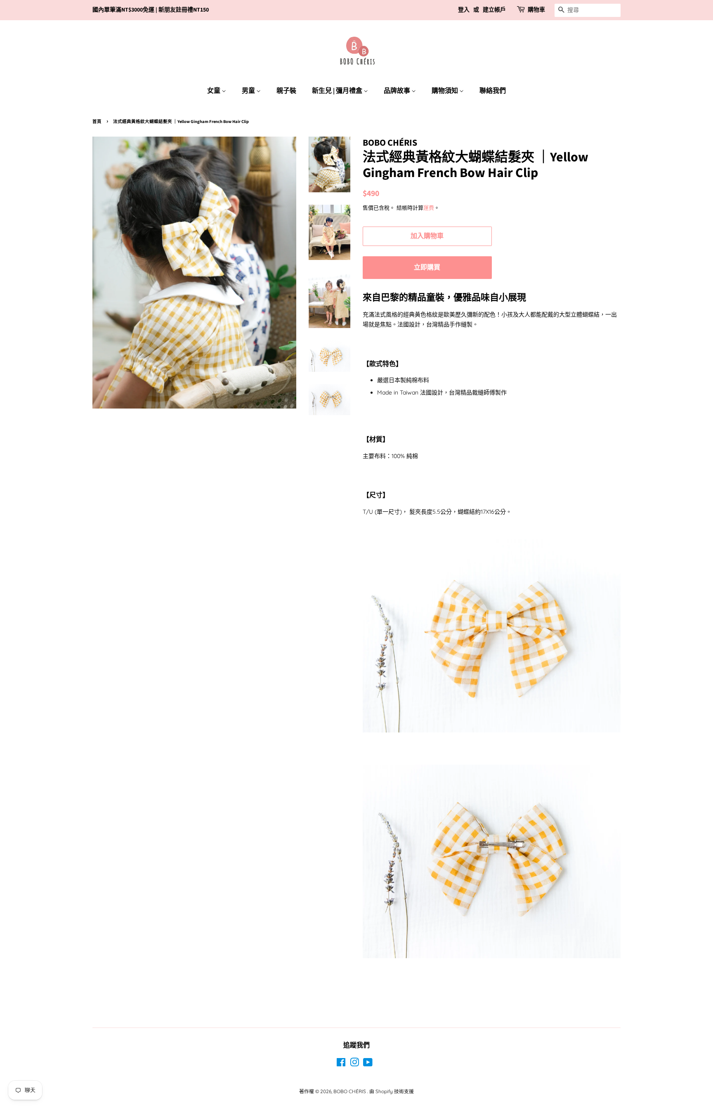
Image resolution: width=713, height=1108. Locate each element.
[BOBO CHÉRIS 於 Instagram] (354, 1064)
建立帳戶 (494, 10)
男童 (249, 90)
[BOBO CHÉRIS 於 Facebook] (341, 1064)
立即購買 (427, 267)
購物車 (536, 10)
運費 (428, 207)
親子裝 (286, 90)
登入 (464, 10)
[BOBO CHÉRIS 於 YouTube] (368, 1064)
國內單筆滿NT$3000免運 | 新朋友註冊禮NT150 (150, 10)
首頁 (97, 121)
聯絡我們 (492, 90)
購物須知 (445, 90)
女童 (214, 90)
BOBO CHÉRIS (350, 1091)
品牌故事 (397, 90)
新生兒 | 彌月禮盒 (338, 90)
